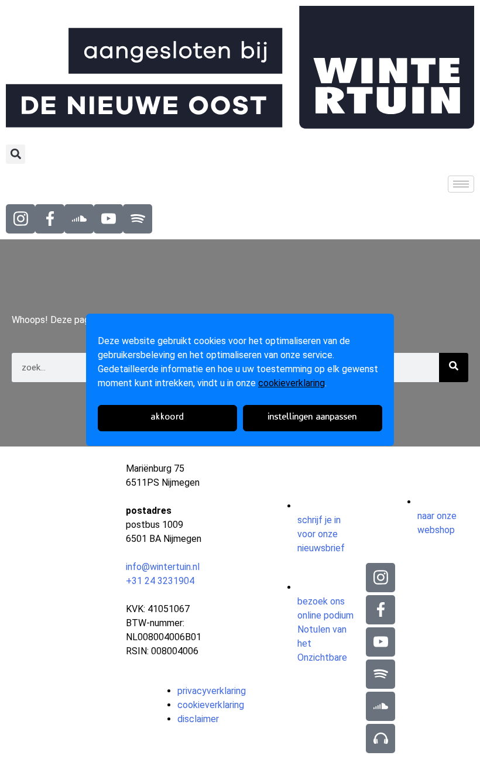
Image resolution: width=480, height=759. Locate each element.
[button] (15, 154)
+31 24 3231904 (160, 580)
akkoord (167, 417)
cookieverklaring (291, 383)
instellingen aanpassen (312, 417)
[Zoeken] (453, 367)
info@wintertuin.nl (163, 566)
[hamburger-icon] (461, 184)
